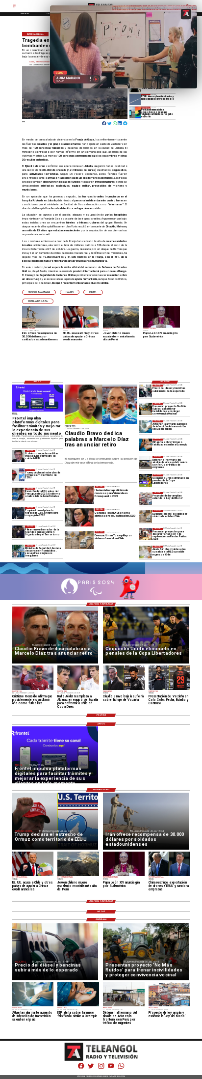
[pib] (18, 456)
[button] (39, 292)
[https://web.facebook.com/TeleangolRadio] (81, 1068)
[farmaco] (145, 445)
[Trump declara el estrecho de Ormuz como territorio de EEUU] (18, 475)
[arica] (145, 462)
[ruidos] (145, 409)
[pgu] (18, 494)
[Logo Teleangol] (101, 1060)
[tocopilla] (145, 516)
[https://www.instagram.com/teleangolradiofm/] (101, 1068)
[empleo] (18, 513)
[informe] (18, 551)
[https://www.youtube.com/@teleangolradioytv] (111, 1068)
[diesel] (145, 391)
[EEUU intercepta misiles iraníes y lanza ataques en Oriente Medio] (135, 99)
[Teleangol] (14, 7)
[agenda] (18, 532)
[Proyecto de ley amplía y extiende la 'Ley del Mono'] (145, 498)
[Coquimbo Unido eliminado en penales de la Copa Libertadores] (145, 480)
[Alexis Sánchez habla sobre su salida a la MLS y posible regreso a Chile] (145, 552)
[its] (145, 426)
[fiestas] (145, 534)
